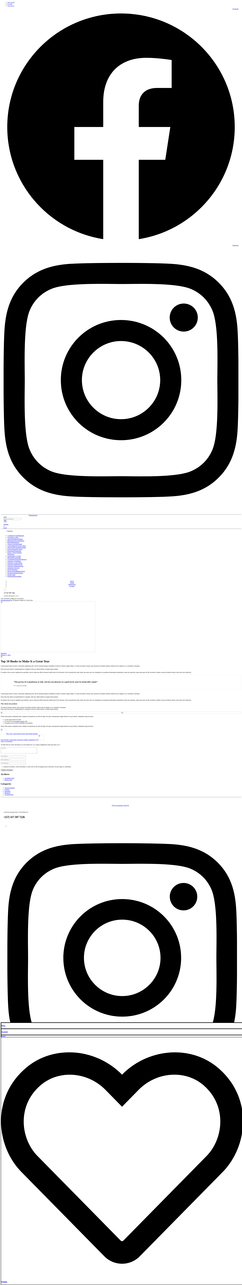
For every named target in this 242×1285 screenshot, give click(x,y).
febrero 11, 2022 (6, 655)
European (7, 600)
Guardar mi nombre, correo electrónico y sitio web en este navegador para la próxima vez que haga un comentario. (37, 767)
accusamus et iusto (18, 721)
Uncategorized (9, 794)
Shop (3, 1026)
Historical (7, 793)
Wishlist (4, 1282)
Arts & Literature (10, 788)
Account (4, 1032)
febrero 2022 (8, 780)
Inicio (2, 600)
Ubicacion (6, 524)
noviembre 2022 (9, 778)
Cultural (7, 789)
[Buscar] (5, 521)
